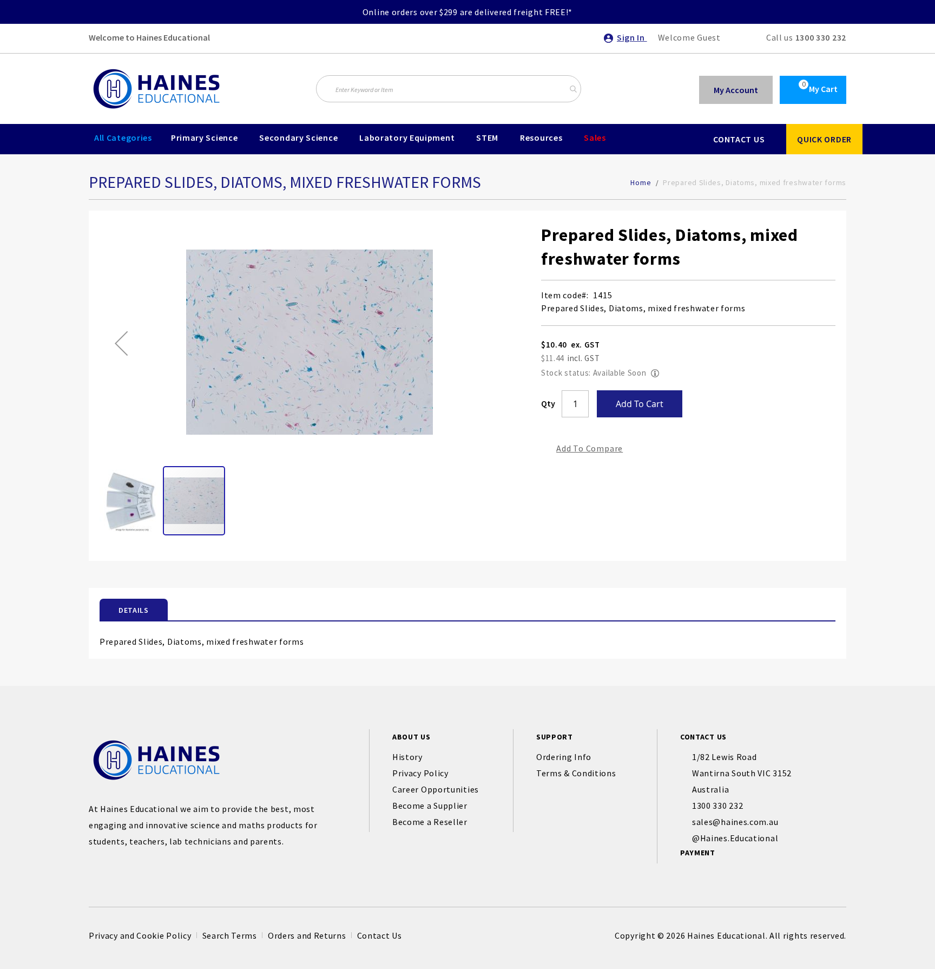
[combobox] (448, 88)
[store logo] (156, 88)
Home (640, 182)
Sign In (632, 37)
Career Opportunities (435, 789)
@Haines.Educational (735, 838)
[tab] (134, 609)
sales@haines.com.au (735, 821)
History (407, 756)
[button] (121, 343)
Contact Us (379, 935)
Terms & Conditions (576, 773)
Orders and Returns (307, 935)
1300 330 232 (820, 37)
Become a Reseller (429, 821)
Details (133, 610)
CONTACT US (739, 139)
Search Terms (229, 935)
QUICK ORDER (824, 139)
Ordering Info (563, 756)
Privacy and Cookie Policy (140, 935)
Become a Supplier (429, 805)
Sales (595, 137)
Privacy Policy (420, 773)
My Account (736, 89)
